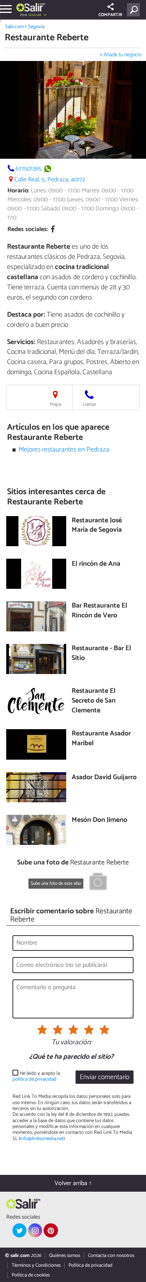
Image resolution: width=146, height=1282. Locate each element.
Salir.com (14, 27)
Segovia (36, 27)
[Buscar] (135, 9)
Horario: (18, 190)
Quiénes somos (64, 1256)
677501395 (29, 168)
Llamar (89, 404)
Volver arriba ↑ (73, 1183)
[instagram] (35, 1230)
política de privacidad (34, 1079)
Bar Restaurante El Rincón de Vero (99, 610)
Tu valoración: (71, 1042)
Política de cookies (31, 1275)
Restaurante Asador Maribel (101, 738)
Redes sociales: (27, 229)
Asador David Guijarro (104, 778)
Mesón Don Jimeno (99, 820)
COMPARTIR (110, 14)
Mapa (55, 404)
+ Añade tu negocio (120, 54)
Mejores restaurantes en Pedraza (64, 449)
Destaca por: (26, 315)
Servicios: (21, 342)
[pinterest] (51, 1230)
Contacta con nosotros (111, 1256)
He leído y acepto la (36, 1076)
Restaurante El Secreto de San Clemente (94, 701)
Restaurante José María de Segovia (97, 525)
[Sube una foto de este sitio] (98, 882)
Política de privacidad (91, 1265)
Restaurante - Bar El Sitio (101, 653)
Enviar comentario (104, 1077)
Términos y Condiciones (36, 1265)
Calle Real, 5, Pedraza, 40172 (49, 179)
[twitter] (19, 1230)
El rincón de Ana (96, 564)
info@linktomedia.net (41, 1139)
